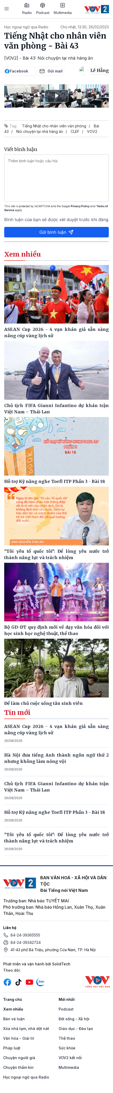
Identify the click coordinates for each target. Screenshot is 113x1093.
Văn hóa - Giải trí (18, 1038)
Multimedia (63, 13)
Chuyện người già (19, 1057)
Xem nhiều (13, 1009)
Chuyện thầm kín (18, 1067)
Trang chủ (12, 999)
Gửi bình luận (52, 232)
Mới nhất (67, 999)
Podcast (42, 13)
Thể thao (67, 1038)
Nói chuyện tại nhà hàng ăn (39, 131)
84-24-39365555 (25, 935)
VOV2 (92, 131)
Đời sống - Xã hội (74, 1019)
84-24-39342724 (26, 942)
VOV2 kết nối (70, 1057)
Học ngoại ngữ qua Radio (26, 27)
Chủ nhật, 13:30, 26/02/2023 (84, 27)
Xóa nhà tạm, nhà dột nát (26, 1028)
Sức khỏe (67, 1048)
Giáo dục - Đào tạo (76, 1028)
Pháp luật (11, 1048)
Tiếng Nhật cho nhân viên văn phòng (54, 126)
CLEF (75, 131)
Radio (27, 13)
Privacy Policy (80, 206)
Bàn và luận (14, 1019)
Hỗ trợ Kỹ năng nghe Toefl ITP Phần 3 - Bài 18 (54, 812)
